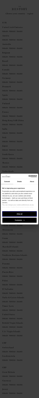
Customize (18, 220)
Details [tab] (19, 181)
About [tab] (32, 181)
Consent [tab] (7, 181)
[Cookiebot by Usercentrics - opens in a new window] (28, 176)
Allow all (19, 214)
